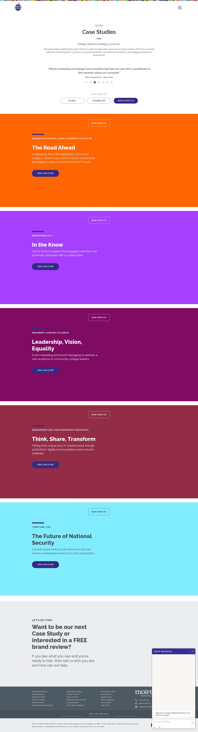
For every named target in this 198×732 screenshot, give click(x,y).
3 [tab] (95, 82)
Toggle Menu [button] (180, 7)
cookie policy (49, 726)
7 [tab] (112, 82)
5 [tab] (103, 82)
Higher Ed (99, 100)
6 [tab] (108, 82)
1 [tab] (86, 82)
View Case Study (45, 173)
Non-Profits (126, 100)
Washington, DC (145, 703)
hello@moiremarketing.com (147, 707)
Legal (72, 100)
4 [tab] (99, 82)
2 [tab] (91, 82)
